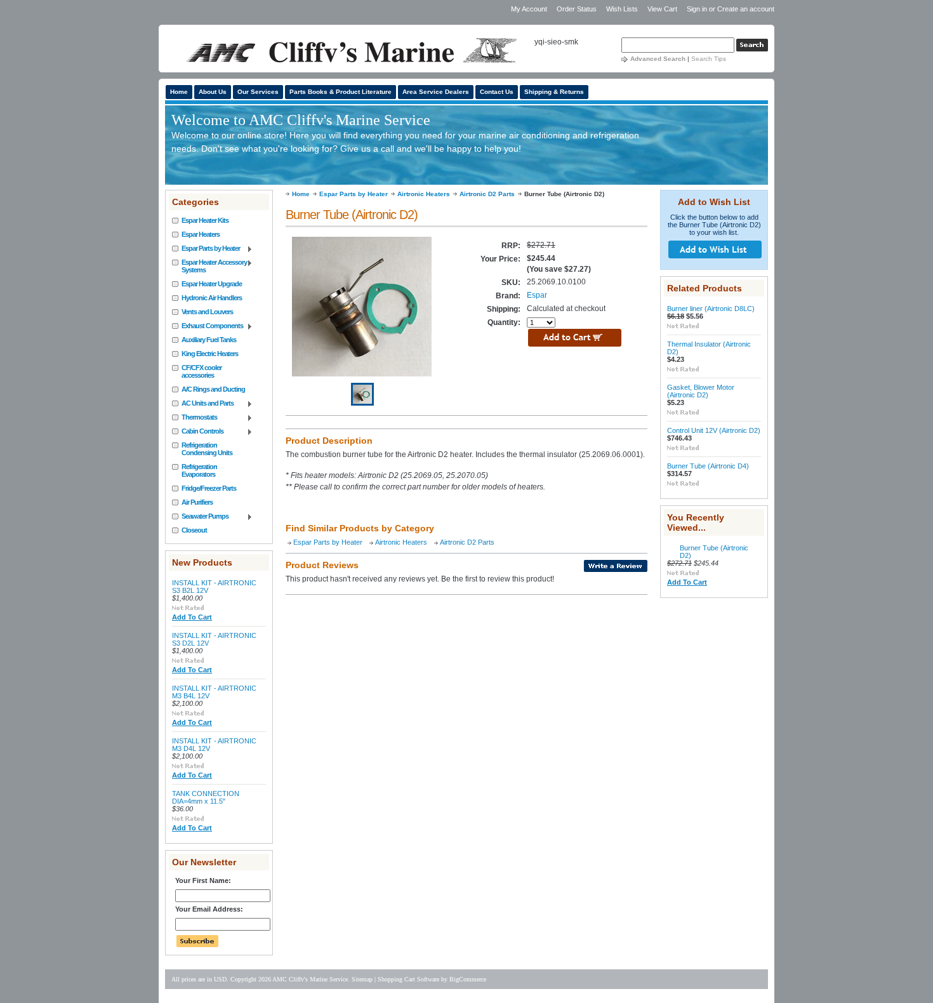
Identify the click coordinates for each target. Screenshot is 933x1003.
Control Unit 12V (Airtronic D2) (713, 430)
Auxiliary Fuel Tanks (209, 339)
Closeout (194, 530)
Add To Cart (192, 617)
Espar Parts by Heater (206, 248)
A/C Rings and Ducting (213, 389)
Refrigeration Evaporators (199, 470)
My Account (529, 9)
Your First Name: (203, 880)
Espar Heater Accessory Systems (209, 266)
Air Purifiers (197, 502)
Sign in (697, 9)
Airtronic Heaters (423, 193)
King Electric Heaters (210, 353)
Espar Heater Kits (205, 220)
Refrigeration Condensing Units (207, 448)
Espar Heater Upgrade (212, 284)
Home (301, 193)
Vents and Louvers (207, 312)
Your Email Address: (209, 909)
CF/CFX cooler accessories (202, 371)
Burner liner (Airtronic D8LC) (711, 308)
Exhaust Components (207, 326)
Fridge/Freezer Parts (209, 488)
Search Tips (708, 58)
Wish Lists (622, 9)
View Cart (663, 9)
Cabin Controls (197, 431)
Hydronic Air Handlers (212, 298)
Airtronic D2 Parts (487, 193)
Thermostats (194, 417)
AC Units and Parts (203, 403)
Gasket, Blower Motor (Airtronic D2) (700, 391)
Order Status (577, 9)
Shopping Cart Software (408, 979)
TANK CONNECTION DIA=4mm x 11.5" (205, 797)
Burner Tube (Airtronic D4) (708, 466)
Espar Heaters (201, 234)
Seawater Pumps (200, 516)
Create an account (745, 9)
